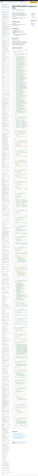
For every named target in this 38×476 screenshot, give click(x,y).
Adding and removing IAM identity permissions (19, 435)
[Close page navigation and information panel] (36, 12)
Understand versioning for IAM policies (18, 436)
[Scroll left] (4, 2)
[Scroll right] (19, 2)
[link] (25, 4)
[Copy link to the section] (11, 21)
